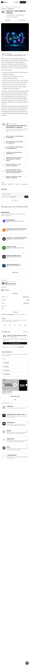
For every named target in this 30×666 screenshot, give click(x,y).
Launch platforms (24, 184)
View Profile (15, 293)
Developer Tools (16, 6)
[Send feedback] (27, 663)
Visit (9, 20)
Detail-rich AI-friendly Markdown (7, 314)
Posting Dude (21, 347)
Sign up (16, 2)
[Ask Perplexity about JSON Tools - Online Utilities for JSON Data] (20, 325)
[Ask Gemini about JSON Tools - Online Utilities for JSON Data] (15, 325)
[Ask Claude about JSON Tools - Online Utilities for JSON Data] (10, 325)
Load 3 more (15, 272)
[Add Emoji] (15, 197)
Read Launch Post (16, 343)
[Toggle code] (9, 197)
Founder (17, 184)
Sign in (23, 2)
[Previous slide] (4, 385)
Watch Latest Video (15, 396)
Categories (8, 6)
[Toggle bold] (3, 197)
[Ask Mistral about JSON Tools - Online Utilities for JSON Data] (25, 325)
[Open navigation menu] (27, 2)
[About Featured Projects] (11, 403)
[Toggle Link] (11, 197)
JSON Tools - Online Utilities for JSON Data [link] (8, 8)
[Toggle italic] (5, 197)
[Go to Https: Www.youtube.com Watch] (15, 385)
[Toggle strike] (7, 197)
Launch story (3, 184)
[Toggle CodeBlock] (13, 197)
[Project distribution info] (13, 352)
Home (2, 6)
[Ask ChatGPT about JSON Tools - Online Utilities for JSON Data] (5, 325)
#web (3, 308)
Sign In (26, 196)
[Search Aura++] (13, 2)
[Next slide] (26, 385)
